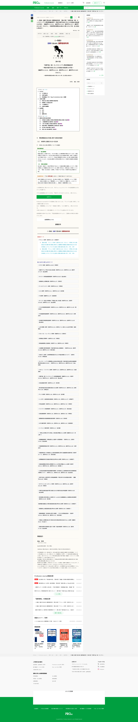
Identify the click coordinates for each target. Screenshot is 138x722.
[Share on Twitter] (32, 18)
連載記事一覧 (91, 91)
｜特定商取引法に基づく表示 (71, 708)
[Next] (82, 639)
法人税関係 (54, 676)
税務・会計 (51, 11)
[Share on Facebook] (32, 16)
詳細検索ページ (91, 86)
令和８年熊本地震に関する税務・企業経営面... (81, 671)
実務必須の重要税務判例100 (39, 644)
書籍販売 (60, 3)
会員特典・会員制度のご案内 (39, 664)
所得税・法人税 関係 (37, 678)
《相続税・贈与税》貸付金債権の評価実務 (76, 645)
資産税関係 (54, 678)
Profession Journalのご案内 (58, 664)
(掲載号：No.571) (50, 17)
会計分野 (54, 681)
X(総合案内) (102, 664)
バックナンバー (91, 88)
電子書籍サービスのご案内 (38, 667)
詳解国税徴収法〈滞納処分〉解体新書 (64, 645)
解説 (61, 11)
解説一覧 (68, 33)
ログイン (49, 197)
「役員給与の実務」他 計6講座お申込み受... (81, 669)
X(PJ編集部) (102, 666)
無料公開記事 (91, 93)
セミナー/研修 (70, 3)
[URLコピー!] (32, 21)
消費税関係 (35, 681)
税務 (48, 7)
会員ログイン (97, 3)
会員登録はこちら (49, 219)
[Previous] (33, 639)
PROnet (34, 11)
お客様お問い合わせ (37, 669)
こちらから (56, 36)
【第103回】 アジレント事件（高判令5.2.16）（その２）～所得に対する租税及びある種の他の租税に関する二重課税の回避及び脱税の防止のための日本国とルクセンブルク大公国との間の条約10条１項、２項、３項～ (59, 251)
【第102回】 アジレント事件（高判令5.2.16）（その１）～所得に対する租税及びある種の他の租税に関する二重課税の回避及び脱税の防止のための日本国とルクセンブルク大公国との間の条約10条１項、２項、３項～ (59, 245)
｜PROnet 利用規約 (44, 708)
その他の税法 (36, 683)
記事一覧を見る (58, 613)
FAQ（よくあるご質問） (57, 667)
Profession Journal (49, 3)
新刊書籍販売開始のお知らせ (78, 666)
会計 (53, 7)
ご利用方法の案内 (37, 662)
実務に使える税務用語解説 (40, 673)
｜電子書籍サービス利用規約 (85, 708)
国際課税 (65, 11)
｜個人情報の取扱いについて (57, 708)
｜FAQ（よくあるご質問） (99, 708)
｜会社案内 (35, 708)
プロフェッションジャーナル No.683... (80, 664)
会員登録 (88, 3)
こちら (45, 89)
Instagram (102, 669)
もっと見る (58, 594)
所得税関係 (35, 676)
